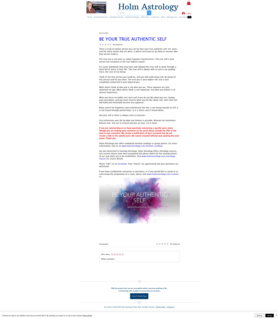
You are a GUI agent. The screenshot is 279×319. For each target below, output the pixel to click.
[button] (273, 4)
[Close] (276, 315)
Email (229, 54)
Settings (259, 315)
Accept (269, 315)
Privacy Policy (87, 315)
